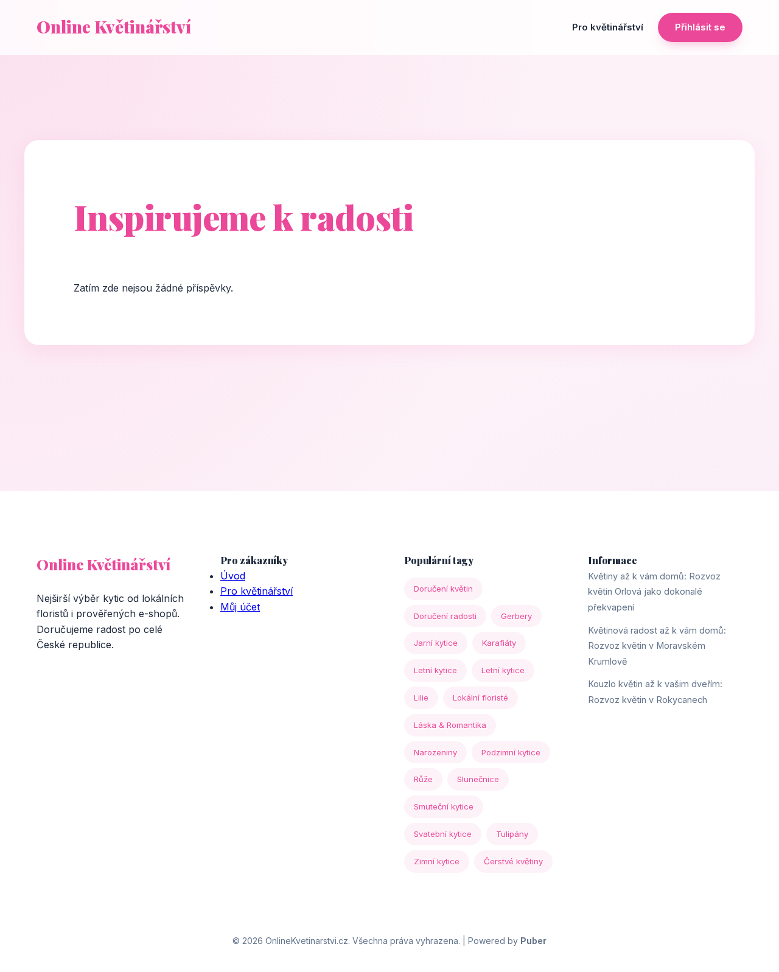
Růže (423, 779)
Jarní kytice (436, 643)
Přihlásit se (700, 27)
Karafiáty (499, 643)
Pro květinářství (607, 27)
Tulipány (512, 834)
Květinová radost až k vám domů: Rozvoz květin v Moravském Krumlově (657, 645)
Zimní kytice (436, 861)
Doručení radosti (445, 616)
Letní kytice (435, 670)
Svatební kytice (443, 834)
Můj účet (240, 607)
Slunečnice (478, 779)
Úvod (232, 576)
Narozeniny (435, 752)
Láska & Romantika (450, 725)
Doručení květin (443, 588)
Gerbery (516, 616)
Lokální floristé (480, 697)
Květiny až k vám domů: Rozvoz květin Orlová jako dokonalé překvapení (654, 591)
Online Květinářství (114, 26)
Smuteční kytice (443, 806)
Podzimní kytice (510, 752)
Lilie (421, 697)
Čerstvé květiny (513, 861)
